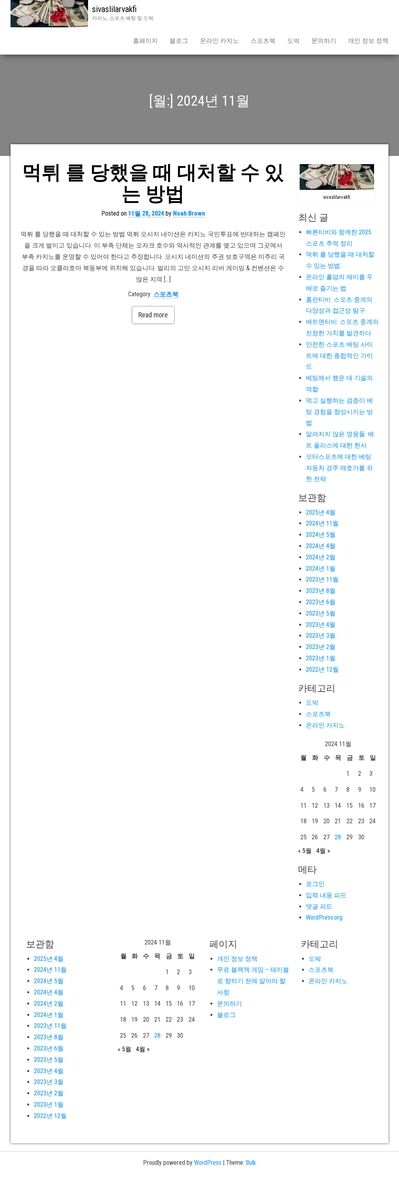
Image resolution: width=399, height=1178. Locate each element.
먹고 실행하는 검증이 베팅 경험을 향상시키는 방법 (339, 412)
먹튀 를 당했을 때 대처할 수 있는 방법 (153, 183)
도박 (293, 40)
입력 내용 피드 (326, 895)
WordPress (207, 1162)
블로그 (178, 40)
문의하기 (323, 40)
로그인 (315, 884)
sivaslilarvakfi (114, 9)
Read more (153, 315)
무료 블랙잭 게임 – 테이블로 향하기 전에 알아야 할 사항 (253, 981)
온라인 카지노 (219, 40)
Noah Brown (189, 213)
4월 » (323, 850)
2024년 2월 (320, 557)
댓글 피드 (319, 906)
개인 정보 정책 (368, 40)
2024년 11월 (322, 523)
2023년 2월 (320, 647)
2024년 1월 (320, 568)
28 (338, 837)
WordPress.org (324, 917)
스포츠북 (263, 40)
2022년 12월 (322, 669)
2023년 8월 (320, 590)
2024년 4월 (320, 546)
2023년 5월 (320, 613)
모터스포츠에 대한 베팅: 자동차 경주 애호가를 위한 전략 (339, 468)
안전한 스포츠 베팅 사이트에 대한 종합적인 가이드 (339, 356)
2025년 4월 (320, 512)
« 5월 (305, 850)
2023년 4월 (320, 624)
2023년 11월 (322, 579)
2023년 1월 (320, 658)
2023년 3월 (320, 635)
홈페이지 (145, 40)
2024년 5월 (320, 534)
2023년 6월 (320, 602)
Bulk (251, 1162)
